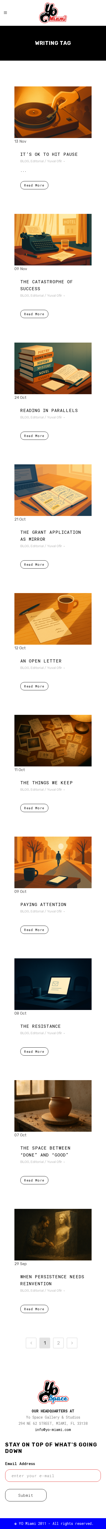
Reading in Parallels (49, 410)
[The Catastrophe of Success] (53, 239)
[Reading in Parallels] (53, 368)
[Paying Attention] (53, 862)
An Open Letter (41, 661)
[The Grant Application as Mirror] (53, 490)
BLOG (24, 161)
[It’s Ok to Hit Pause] (53, 112)
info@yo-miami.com (53, 1429)
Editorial (37, 161)
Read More (34, 185)
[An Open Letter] (53, 619)
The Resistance (40, 1026)
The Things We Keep (46, 783)
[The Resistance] (53, 984)
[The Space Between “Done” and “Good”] (53, 1106)
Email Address (20, 1463)
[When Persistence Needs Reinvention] (53, 1234)
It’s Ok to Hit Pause (49, 154)
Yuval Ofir (54, 161)
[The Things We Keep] (53, 740)
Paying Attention (43, 904)
